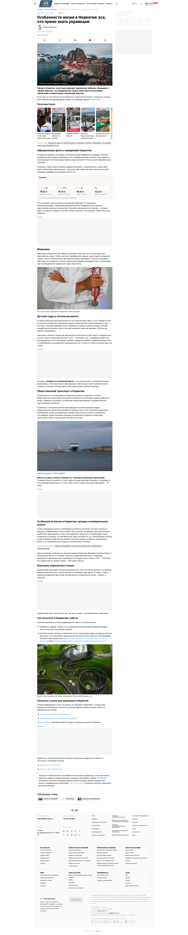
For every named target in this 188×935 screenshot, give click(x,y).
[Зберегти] (105, 40)
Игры (134, 835)
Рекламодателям (97, 832)
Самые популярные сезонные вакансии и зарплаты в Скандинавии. (69, 547)
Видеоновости (45, 858)
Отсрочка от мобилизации (105, 860)
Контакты (135, 819)
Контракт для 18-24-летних (105, 858)
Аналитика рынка (102, 875)
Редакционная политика (99, 822)
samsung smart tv (130, 921)
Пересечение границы (95, 3)
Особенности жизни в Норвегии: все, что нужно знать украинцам (78, 9)
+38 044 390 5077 (69, 819)
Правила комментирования (120, 835)
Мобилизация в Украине (106, 847)
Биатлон (128, 883)
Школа (71, 880)
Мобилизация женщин (104, 855)
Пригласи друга (76, 783)
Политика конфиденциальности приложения (118, 826)
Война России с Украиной (78, 847)
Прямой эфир (44, 855)
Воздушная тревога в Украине (78, 858)
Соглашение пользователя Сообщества (120, 831)
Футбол (127, 878)
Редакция (94, 819)
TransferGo (49, 31)
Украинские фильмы (47, 878)
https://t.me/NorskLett (49, 765)
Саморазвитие (73, 885)
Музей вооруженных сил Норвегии (69, 641)
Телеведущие (96, 828)
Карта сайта (136, 832)
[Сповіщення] (141, 3)
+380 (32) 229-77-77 (102, 911)
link (63, 831)
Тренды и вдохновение (104, 880)
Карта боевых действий (76, 853)
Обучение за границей (76, 888)
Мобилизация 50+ (102, 853)
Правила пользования (98, 835)
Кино (42, 873)
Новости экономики (133, 847)
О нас (93, 815)
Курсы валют (129, 853)
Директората (45, 722)
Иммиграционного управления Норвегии (58, 718)
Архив (134, 828)
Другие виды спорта (131, 886)
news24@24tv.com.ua (45, 819)
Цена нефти (129, 850)
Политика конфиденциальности (118, 816)
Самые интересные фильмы (49, 875)
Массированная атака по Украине (80, 860)
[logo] (46, 3)
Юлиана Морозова (50, 27)
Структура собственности (140, 825)
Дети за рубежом (78, 3)
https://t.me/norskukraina (51, 769)
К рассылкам (75, 899)
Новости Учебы (74, 873)
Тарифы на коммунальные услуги (136, 858)
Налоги (127, 860)
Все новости (45, 847)
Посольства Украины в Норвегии (54, 714)
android (96, 921)
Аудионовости (44, 860)
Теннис (127, 880)
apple (107, 921)
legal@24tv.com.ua (113, 913)
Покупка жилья (102, 878)
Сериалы (43, 886)
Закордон (40, 9)
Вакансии (135, 822)
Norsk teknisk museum (96, 641)
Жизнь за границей (61, 3)
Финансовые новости (132, 855)
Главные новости (46, 850)
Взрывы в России (74, 863)
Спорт (127, 873)
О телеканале (96, 825)
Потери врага (73, 866)
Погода (42, 863)
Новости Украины (46, 853)
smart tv (118, 921)
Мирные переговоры (75, 855)
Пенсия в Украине (131, 863)
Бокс (126, 875)
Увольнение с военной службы (107, 850)
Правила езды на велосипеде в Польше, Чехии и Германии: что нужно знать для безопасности (74, 144)
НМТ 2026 (72, 882)
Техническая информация (140, 815)
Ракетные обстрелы (75, 850)
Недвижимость (102, 873)
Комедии (43, 883)
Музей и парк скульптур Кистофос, (78, 638)
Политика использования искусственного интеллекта (120, 821)
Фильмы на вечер (46, 880)
